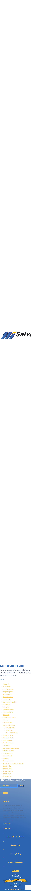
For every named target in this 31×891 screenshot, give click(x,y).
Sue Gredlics (7, 766)
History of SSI (10, 728)
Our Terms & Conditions (11, 748)
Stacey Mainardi (8, 761)
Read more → (7, 824)
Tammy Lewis (7, 769)
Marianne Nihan (8, 735)
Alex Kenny (6, 687)
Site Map (6, 758)
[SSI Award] (15, 887)
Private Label (7, 756)
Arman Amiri (7, 694)
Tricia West (7, 774)
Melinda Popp (7, 740)
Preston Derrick (8, 751)
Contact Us (6, 699)
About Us (6, 684)
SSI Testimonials (11, 733)
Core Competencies (9, 702)
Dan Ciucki (6, 707)
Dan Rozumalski (8, 710)
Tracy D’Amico (8, 771)
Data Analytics (8, 712)
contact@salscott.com (15, 837)
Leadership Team (9, 725)
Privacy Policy (7, 753)
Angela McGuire (8, 689)
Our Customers (8, 743)
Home (5, 720)
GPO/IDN (6, 715)
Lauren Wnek (7, 722)
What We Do (7, 776)
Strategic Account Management (13, 763)
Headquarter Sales (9, 717)
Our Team (9, 730)
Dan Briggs (6, 704)
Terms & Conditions (15, 862)
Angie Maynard (8, 692)
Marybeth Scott (8, 738)
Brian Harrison (8, 697)
